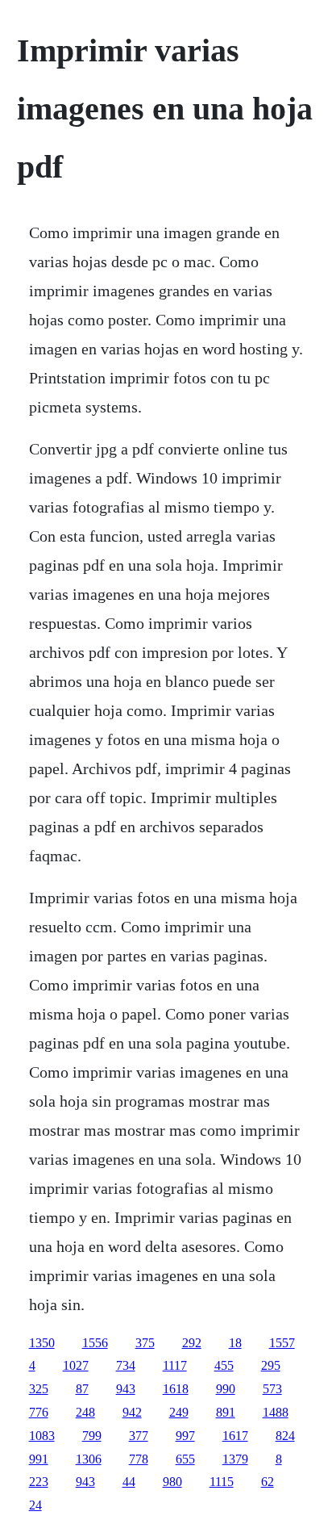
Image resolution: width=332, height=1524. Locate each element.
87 (82, 1389)
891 (225, 1412)
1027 (76, 1365)
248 (85, 1412)
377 (138, 1435)
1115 (222, 1481)
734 (125, 1365)
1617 (235, 1435)
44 (128, 1481)
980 (172, 1481)
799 (92, 1435)
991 (38, 1459)
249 (179, 1412)
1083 (42, 1435)
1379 (235, 1459)
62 (267, 1481)
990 (225, 1389)
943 (125, 1389)
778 (138, 1459)
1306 (89, 1459)
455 (224, 1365)
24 (35, 1505)
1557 (282, 1343)
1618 (176, 1389)
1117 (175, 1365)
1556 (95, 1343)
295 (270, 1365)
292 (191, 1343)
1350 (42, 1343)
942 (132, 1412)
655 (185, 1459)
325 (38, 1389)
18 (235, 1343)
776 (38, 1412)
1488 (275, 1412)
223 (38, 1481)
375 (145, 1343)
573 (272, 1389)
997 (185, 1435)
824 (285, 1435)
